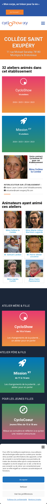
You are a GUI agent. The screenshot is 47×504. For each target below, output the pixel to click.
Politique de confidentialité (17, 499)
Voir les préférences (23, 494)
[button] (43, 447)
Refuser (23, 486)
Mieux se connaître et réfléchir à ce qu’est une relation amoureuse (23, 426)
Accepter (23, 479)
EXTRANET (14, 12)
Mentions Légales (34, 499)
